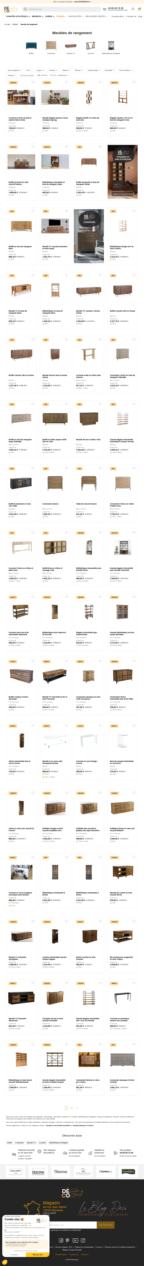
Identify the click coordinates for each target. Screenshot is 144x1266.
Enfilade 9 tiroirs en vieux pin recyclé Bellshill (122, 829)
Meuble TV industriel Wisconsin (17, 1020)
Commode (19, 1143)
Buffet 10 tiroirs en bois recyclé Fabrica (18, 183)
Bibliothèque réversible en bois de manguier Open (53, 183)
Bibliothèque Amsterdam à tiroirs (87, 894)
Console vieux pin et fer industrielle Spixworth (19, 633)
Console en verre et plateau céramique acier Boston (20, 894)
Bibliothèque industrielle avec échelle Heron (88, 569)
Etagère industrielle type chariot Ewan (86, 633)
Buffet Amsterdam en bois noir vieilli (20, 505)
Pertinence (62, 75)
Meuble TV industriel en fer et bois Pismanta (54, 698)
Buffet (9, 1143)
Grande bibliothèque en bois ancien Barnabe (122, 633)
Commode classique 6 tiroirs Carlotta (122, 1081)
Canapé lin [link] (85, 1254)
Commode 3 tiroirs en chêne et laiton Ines (122, 505)
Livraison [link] (99, 1247)
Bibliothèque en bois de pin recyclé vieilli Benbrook (20, 1081)
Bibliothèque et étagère (58, 1143)
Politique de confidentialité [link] (84, 1247)
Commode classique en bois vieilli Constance (88, 698)
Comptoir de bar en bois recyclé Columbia (52, 1020)
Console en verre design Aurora (86, 762)
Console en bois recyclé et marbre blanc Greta (20, 119)
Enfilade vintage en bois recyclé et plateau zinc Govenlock (52, 830)
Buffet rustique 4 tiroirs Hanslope (18, 698)
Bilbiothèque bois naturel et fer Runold (54, 633)
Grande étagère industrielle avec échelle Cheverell (121, 569)
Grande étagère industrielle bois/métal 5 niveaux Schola (122, 441)
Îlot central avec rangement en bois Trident (121, 958)
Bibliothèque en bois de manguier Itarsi (52, 312)
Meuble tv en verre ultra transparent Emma (52, 762)
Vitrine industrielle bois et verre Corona (19, 762)
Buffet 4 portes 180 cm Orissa (21, 375)
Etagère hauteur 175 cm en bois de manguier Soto (121, 119)
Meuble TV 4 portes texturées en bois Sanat (54, 247)
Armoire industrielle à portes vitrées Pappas (54, 958)
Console (42, 1143)
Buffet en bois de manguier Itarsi (20, 247)
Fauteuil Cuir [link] (74, 1254)
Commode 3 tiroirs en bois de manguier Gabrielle (122, 376)
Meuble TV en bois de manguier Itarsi (18, 312)
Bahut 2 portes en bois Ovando (86, 958)
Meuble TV (31, 1143)
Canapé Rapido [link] (61, 1254)
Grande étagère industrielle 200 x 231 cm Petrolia (87, 1020)
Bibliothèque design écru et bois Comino (121, 247)
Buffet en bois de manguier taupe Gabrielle (20, 441)
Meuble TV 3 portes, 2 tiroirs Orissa (88, 312)
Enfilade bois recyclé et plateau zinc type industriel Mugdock (87, 830)
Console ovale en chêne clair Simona (88, 376)
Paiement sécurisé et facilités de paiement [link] (120, 1247)
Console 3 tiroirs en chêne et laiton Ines (21, 569)
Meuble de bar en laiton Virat (88, 440)
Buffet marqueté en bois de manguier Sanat (87, 183)
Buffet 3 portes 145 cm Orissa (122, 311)
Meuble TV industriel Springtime (17, 958)
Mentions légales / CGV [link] (64, 1247)
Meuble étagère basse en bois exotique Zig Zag (55, 119)
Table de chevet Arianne (86, 504)
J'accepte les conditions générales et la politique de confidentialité (57, 1230)
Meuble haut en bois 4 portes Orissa (54, 376)
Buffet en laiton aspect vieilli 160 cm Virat (54, 441)
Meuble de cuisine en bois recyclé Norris (121, 894)
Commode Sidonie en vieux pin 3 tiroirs (88, 1081)
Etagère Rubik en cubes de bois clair (87, 119)
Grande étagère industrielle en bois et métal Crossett (53, 1081)
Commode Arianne (50, 504)
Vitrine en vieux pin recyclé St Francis (21, 829)
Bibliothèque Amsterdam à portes (53, 894)
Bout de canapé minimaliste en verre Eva (122, 762)
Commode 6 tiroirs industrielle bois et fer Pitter (121, 698)
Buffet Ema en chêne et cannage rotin (52, 569)
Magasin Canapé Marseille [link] (72, 1250)
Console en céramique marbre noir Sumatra (119, 1020)
